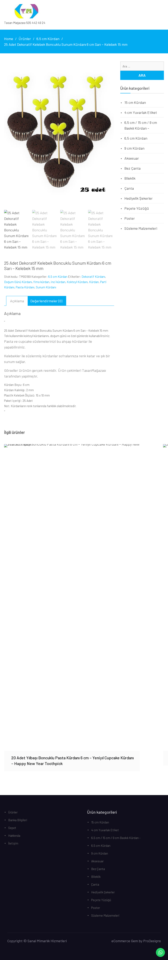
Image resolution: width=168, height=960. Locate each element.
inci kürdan (58, 282)
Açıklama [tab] (17, 301)
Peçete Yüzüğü (136, 208)
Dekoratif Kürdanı (93, 276)
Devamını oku (72, 597)
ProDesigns (152, 941)
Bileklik (129, 178)
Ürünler (13, 812)
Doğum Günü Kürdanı (18, 282)
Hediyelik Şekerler (138, 198)
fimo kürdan (41, 282)
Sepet (12, 828)
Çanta (129, 188)
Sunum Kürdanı (46, 287)
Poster (129, 218)
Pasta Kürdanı (25, 287)
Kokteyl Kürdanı (77, 282)
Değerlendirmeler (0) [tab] (46, 301)
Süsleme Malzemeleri (140, 228)
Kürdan (94, 282)
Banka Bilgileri (17, 820)
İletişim (13, 843)
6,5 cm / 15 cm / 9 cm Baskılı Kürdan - (116, 838)
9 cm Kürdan (134, 148)
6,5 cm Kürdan (57, 276)
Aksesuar (131, 158)
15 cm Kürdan (135, 102)
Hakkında (14, 835)
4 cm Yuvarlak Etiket (140, 112)
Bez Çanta (132, 168)
